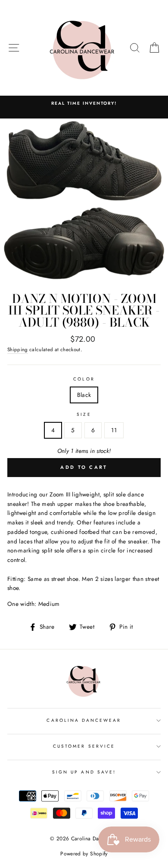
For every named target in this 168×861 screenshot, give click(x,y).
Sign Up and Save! (84, 772)
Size (84, 414)
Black (84, 394)
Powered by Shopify (83, 854)
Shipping (17, 349)
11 (114, 430)
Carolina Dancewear (84, 720)
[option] (84, 103)
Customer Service (84, 746)
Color (83, 379)
